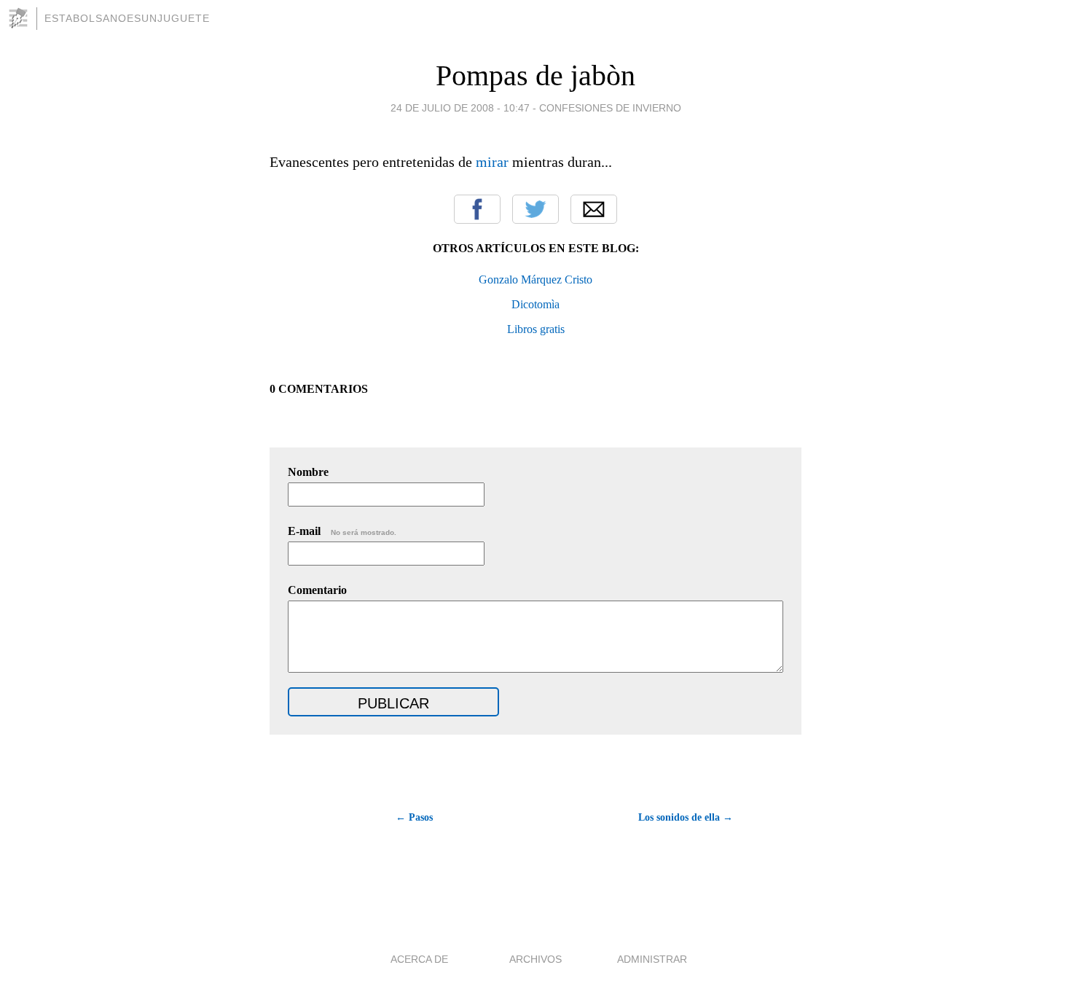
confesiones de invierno (610, 108)
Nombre (308, 472)
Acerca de (419, 959)
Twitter (535, 209)
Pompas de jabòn (535, 75)
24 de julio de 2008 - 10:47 (460, 108)
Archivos (535, 959)
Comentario (317, 590)
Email (593, 209)
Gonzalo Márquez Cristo (535, 279)
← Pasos (414, 817)
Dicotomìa (535, 304)
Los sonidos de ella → (685, 817)
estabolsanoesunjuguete (127, 18)
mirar (492, 162)
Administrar (652, 959)
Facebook (477, 209)
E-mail (342, 531)
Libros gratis (536, 329)
